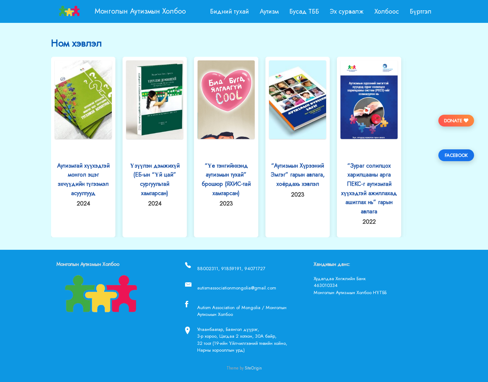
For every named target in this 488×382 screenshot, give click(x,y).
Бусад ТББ (304, 11)
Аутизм (269, 11)
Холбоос (386, 11)
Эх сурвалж (347, 11)
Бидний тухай (229, 11)
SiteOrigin (253, 368)
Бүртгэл (421, 11)
